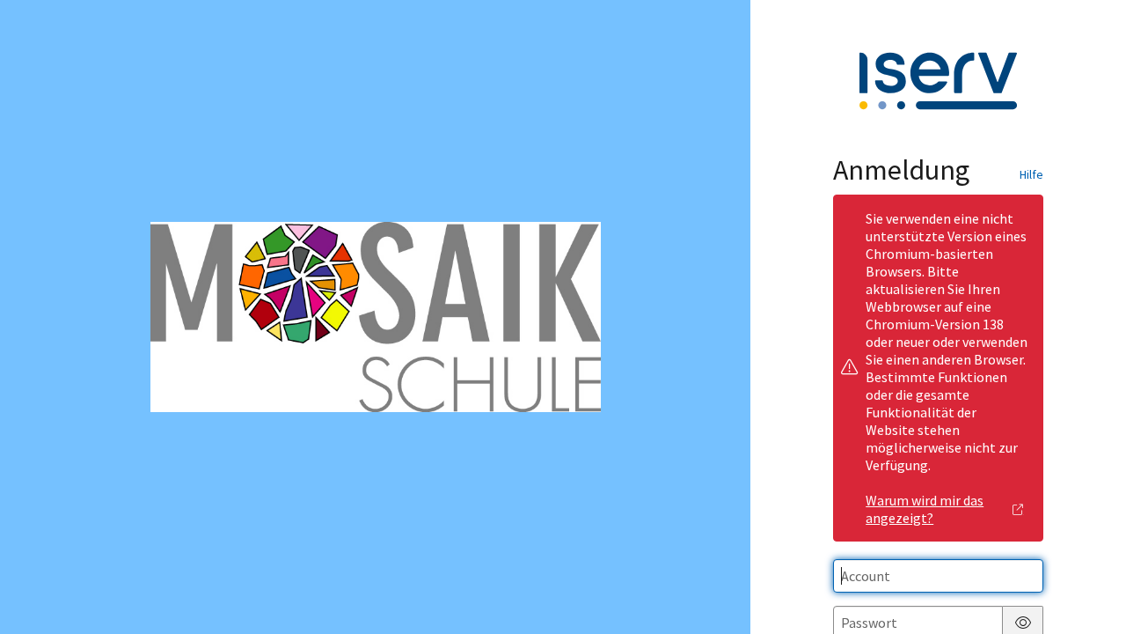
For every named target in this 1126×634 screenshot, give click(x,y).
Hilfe (1031, 174)
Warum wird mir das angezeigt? (924, 509)
